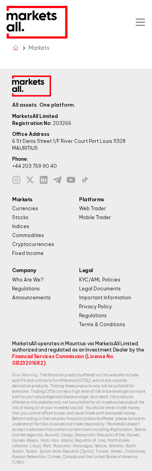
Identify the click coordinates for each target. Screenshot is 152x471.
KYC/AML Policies (99, 280)
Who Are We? (28, 280)
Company (24, 270)
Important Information (105, 298)
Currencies (25, 208)
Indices (20, 226)
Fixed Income (28, 253)
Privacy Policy (95, 306)
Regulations (26, 289)
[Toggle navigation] (140, 22)
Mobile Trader (95, 217)
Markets (22, 199)
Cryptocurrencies (33, 244)
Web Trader (92, 208)
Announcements (31, 298)
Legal (86, 270)
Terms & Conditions (102, 324)
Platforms (91, 199)
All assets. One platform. (43, 105)
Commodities (28, 235)
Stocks (20, 217)
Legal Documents (100, 289)
